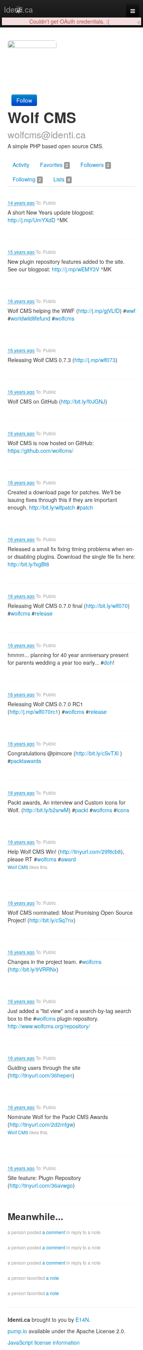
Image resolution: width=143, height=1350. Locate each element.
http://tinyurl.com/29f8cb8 (90, 851)
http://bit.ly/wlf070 (107, 605)
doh (108, 662)
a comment (53, 1232)
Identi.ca (18, 9)
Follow (24, 100)
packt (81, 810)
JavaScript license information (44, 1342)
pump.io (17, 1331)
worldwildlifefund (30, 318)
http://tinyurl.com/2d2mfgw (41, 1124)
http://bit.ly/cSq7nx (51, 920)
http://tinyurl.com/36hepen (41, 1075)
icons (123, 810)
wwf (130, 310)
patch (86, 507)
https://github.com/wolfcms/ (40, 450)
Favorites (54, 164)
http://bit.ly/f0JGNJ (83, 401)
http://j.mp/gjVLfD (99, 310)
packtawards (26, 761)
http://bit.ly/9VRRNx (33, 969)
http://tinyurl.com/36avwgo (41, 1185)
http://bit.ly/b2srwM (46, 810)
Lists (61, 179)
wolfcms (64, 318)
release (44, 613)
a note (52, 1278)
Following (27, 179)
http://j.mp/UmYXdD (31, 220)
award (68, 859)
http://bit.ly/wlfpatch (52, 507)
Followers (94, 164)
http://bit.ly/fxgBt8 (28, 564)
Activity (21, 164)
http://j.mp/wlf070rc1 (34, 711)
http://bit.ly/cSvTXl (97, 753)
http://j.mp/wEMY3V (75, 269)
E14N (82, 1319)
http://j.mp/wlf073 (95, 360)
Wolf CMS (18, 867)
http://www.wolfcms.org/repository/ (49, 1026)
